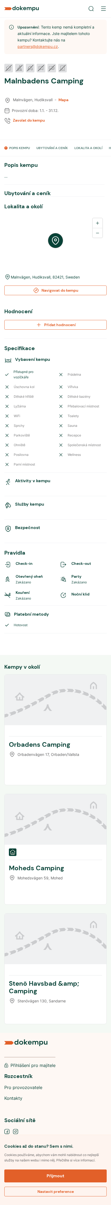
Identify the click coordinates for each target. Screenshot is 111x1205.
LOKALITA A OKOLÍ (88, 148)
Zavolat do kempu (29, 120)
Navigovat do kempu (59, 290)
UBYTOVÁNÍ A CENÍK (52, 148)
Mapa (63, 99)
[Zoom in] (97, 223)
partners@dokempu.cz (38, 46)
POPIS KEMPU (19, 148)
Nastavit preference (55, 1191)
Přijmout (55, 1176)
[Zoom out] (97, 233)
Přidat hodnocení (60, 324)
